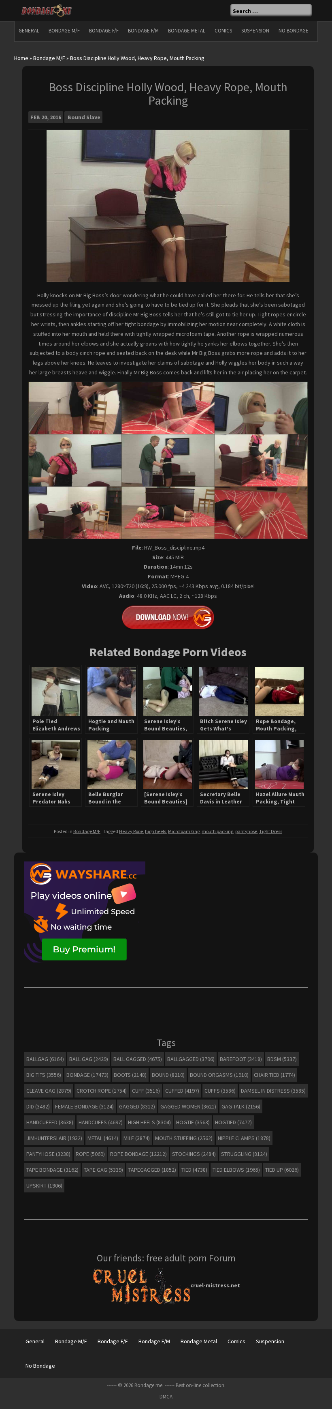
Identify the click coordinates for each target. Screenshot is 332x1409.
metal (102, 1138)
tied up (282, 1169)
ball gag (88, 1059)
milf (136, 1138)
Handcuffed (49, 1122)
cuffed (182, 1090)
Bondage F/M (143, 30)
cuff (146, 1090)
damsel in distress (273, 1090)
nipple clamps (244, 1138)
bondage (87, 1074)
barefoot (241, 1059)
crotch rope (102, 1090)
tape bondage (52, 1169)
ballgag (45, 1059)
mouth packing (217, 831)
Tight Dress (270, 831)
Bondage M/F (64, 30)
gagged (137, 1106)
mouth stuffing (184, 1138)
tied (194, 1169)
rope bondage (138, 1154)
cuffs (220, 1090)
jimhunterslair (54, 1138)
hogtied (233, 1122)
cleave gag (48, 1090)
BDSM (282, 1059)
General (29, 30)
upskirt (44, 1185)
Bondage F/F (104, 30)
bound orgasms (219, 1074)
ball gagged (137, 1059)
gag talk (240, 1106)
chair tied (274, 1074)
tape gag (103, 1169)
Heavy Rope (131, 831)
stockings (194, 1154)
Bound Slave (84, 117)
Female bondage (84, 1106)
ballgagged (191, 1059)
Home (21, 58)
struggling (244, 1154)
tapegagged (152, 1169)
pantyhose (246, 831)
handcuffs (101, 1122)
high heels (155, 831)
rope (90, 1154)
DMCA (166, 1396)
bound (168, 1074)
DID (38, 1106)
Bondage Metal (186, 30)
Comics (223, 30)
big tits (43, 1074)
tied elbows (236, 1169)
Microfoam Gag (184, 831)
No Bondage (294, 30)
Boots (130, 1074)
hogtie (193, 1122)
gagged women (188, 1106)
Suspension (255, 30)
